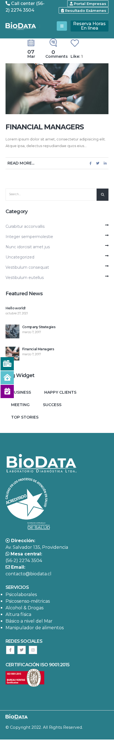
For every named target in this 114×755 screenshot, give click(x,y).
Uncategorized (20, 257)
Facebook (90, 163)
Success (52, 404)
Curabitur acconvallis (25, 226)
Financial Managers (45, 127)
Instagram (33, 650)
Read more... (20, 163)
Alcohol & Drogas (24, 607)
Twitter (97, 163)
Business (21, 392)
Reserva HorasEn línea (89, 26)
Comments (56, 54)
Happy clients (60, 392)
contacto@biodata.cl (28, 573)
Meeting (20, 404)
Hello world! (15, 308)
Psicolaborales (21, 594)
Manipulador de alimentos (35, 627)
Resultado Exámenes (85, 10)
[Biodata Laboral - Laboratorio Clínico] (21, 26)
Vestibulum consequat (27, 267)
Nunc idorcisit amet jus (28, 246)
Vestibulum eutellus (25, 277)
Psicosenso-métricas (28, 601)
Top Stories (24, 417)
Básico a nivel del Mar (29, 621)
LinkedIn (105, 163)
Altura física (18, 614)
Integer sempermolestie (29, 236)
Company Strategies (38, 327)
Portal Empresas (89, 3)
